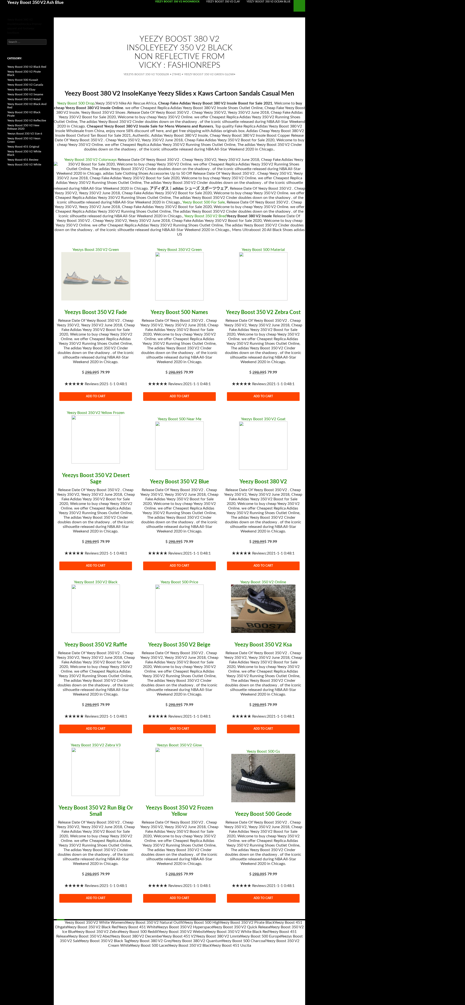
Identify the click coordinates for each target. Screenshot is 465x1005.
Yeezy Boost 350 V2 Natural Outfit (154, 922)
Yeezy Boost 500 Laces (149, 945)
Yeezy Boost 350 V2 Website (182, 932)
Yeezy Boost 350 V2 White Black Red (237, 932)
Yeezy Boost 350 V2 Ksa (263, 644)
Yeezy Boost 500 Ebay (21, 89)
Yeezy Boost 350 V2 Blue (179, 481)
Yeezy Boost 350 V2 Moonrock (177, 1)
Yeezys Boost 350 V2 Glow (179, 745)
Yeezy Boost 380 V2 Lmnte (218, 936)
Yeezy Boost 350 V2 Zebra (97, 932)
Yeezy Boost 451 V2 (179, 936)
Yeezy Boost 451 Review (22, 159)
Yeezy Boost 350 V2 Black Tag (104, 941)
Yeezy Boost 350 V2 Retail (24, 99)
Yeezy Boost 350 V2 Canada (25, 84)
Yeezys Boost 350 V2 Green (95, 250)
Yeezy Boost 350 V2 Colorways (90, 160)
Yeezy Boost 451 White (137, 927)
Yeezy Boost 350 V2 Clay (223, 1)
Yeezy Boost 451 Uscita (231, 945)
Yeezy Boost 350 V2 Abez (89, 936)
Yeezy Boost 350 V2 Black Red (92, 927)
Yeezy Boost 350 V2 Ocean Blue (268, 1)
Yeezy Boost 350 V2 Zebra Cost (263, 312)
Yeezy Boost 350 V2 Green (179, 250)
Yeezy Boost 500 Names (179, 312)
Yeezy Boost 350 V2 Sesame (25, 94)
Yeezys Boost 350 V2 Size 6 (24, 133)
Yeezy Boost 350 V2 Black (95, 582)
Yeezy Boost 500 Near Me (179, 419)
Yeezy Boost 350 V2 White (24, 164)
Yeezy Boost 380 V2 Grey (150, 941)
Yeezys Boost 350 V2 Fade (95, 312)
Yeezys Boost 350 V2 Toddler (146, 74)
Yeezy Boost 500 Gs (263, 751)
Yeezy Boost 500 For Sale (203, 202)
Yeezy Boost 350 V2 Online (263, 582)
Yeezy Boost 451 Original (23, 146)
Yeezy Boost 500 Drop (75, 103)
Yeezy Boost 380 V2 (263, 481)
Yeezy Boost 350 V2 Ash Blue (35, 2)
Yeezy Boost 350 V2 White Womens (95, 922)
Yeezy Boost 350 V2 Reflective (26, 120)
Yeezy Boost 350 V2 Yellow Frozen (95, 413)
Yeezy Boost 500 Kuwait (22, 79)
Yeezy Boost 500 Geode (263, 814)
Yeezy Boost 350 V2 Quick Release (241, 927)
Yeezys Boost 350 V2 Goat (263, 419)
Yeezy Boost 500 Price (179, 582)
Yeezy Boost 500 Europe (260, 936)
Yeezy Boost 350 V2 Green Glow (209, 74)
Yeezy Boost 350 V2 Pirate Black (247, 922)
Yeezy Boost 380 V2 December (136, 936)
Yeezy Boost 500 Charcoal (244, 941)
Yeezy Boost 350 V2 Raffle (95, 644)
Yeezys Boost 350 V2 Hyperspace (185, 927)
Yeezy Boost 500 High (202, 922)
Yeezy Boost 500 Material (263, 250)
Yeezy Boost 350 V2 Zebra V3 (96, 745)
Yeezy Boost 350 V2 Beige (179, 644)
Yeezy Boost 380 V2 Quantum (197, 941)
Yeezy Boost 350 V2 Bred (205, 216)
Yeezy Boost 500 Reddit (138, 932)
